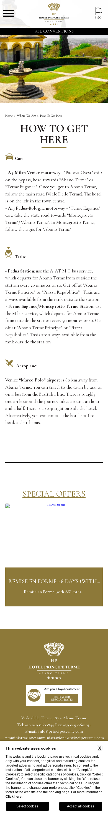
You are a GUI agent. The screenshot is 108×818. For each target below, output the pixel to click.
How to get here (51, 116)
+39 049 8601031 (77, 725)
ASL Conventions (54, 31)
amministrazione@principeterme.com (70, 737)
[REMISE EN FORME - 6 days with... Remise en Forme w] (54, 605)
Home (9, 116)
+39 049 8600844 (39, 725)
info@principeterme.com (60, 731)
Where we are (26, 116)
